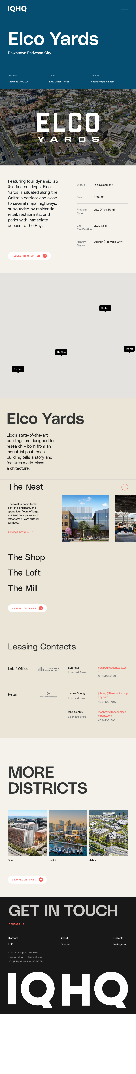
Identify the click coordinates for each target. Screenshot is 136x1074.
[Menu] (124, 9)
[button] (17, 9)
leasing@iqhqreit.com (102, 82)
